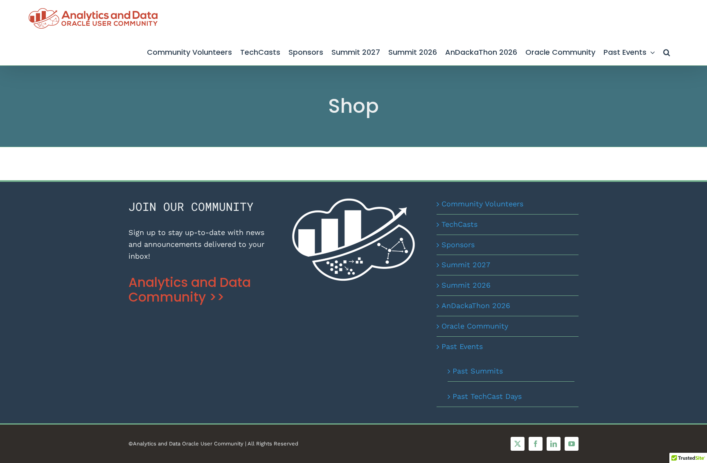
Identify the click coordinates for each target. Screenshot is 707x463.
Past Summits (478, 371)
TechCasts (459, 224)
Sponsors (458, 244)
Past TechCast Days (487, 396)
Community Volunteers (482, 203)
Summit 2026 (466, 285)
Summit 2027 (465, 264)
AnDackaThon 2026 (475, 305)
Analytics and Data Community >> (189, 289)
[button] (666, 51)
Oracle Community (474, 326)
